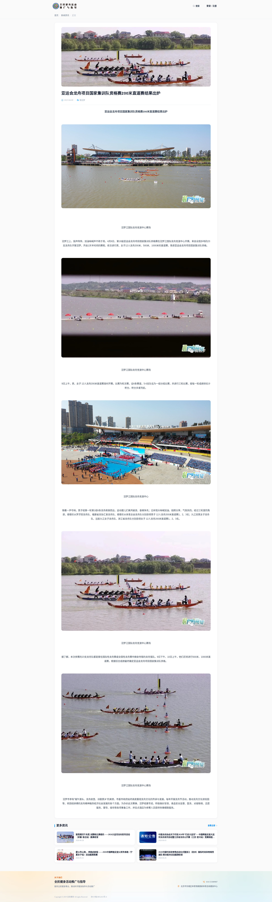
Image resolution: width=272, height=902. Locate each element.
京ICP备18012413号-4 (99, 897)
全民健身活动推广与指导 (70, 881)
